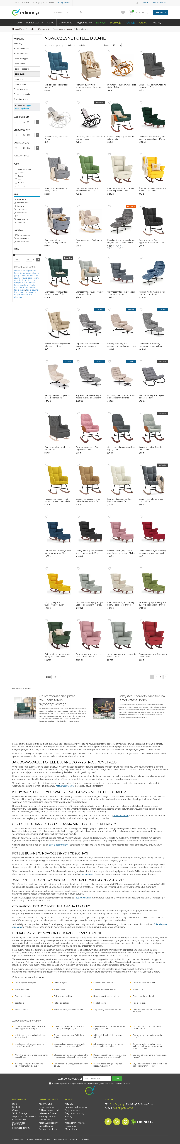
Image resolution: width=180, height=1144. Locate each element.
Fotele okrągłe (20, 84)
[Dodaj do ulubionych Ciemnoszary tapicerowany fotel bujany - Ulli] (109, 413)
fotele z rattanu (120, 815)
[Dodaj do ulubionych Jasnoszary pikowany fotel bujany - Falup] (47, 154)
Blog (14, 1104)
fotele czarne (29, 287)
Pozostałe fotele (21, 99)
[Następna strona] (166, 677)
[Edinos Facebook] (108, 1122)
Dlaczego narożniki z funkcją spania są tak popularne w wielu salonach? (109, 1056)
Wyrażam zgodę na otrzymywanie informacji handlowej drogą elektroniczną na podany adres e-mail (91, 1083)
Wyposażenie (84, 22)
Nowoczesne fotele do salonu (106, 996)
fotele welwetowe (65, 786)
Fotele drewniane (22, 989)
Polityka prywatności (49, 1110)
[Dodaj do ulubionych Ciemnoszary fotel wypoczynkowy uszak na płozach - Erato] (47, 206)
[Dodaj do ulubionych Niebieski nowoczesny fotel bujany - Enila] (47, 51)
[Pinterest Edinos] (125, 1122)
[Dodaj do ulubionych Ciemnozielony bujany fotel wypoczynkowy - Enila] (47, 258)
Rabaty (68, 1116)
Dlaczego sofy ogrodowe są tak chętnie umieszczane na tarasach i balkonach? (71, 1056)
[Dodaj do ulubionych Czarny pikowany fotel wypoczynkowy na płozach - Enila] (141, 206)
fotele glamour (20, 292)
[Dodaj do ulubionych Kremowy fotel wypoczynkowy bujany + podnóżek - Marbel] (109, 568)
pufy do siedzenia (22, 280)
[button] (81, 12)
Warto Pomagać (20, 1113)
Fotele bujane (19, 74)
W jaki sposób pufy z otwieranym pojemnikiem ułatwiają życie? (29, 1065)
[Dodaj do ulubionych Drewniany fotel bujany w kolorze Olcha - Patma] (109, 51)
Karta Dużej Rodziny (48, 1123)
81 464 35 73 (117, 1104)
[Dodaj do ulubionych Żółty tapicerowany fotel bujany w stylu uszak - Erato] (141, 154)
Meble (18, 22)
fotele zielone (32, 290)
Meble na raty (45, 1119)
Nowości (101, 22)
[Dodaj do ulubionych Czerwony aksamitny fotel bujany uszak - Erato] (141, 620)
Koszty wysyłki (46, 1104)
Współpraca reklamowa (24, 1116)
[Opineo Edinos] (142, 1122)
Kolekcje (130, 22)
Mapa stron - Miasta (74, 1123)
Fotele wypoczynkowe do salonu (68, 1010)
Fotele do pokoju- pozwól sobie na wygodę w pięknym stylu (69, 1027)
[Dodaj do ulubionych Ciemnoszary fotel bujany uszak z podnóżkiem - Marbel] (109, 258)
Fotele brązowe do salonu (144, 983)
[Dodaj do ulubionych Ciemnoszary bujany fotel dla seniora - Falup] (47, 413)
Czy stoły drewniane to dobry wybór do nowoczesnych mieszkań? (150, 1065)
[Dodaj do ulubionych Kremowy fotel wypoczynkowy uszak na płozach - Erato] (109, 154)
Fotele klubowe (21, 1010)
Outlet (143, 22)
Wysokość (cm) (21, 143)
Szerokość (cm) (21, 117)
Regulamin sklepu (73, 1110)
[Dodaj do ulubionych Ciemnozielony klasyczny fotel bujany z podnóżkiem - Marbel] (141, 102)
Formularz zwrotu (21, 1128)
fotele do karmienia (22, 273)
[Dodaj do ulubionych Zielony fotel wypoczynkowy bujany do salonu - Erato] (47, 620)
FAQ (67, 1119)
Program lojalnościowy (76, 1107)
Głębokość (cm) (22, 130)
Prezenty (156, 22)
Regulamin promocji (74, 1113)
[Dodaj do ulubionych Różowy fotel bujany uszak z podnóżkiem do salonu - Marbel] (109, 517)
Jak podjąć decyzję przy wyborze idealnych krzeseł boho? (108, 1045)
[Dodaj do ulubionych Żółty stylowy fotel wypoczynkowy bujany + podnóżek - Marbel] (47, 568)
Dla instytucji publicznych (18, 1124)
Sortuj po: (71, 45)
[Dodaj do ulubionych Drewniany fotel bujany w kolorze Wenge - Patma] (78, 102)
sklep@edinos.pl (64, 3)
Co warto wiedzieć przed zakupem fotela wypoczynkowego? (30, 1027)
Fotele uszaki (19, 64)
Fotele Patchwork (21, 49)
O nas (16, 3)
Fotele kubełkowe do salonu (145, 996)
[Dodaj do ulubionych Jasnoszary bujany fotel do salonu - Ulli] (141, 413)
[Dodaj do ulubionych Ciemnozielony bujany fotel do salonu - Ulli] (109, 102)
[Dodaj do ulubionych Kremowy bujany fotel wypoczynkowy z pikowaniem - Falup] (78, 51)
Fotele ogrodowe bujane (25, 983)
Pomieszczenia (34, 22)
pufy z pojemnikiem (58, 845)
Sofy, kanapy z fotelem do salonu (107, 1010)
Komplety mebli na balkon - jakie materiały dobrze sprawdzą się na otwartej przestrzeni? (147, 1046)
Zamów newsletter (70, 1078)
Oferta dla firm (19, 1119)
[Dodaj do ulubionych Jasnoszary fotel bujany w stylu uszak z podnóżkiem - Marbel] (78, 568)
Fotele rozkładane (21, 69)
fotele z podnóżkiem (30, 278)
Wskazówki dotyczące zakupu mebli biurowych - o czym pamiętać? (70, 1045)
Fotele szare (138, 989)
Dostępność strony (48, 1129)
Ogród (50, 22)
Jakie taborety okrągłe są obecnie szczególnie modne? (29, 1045)
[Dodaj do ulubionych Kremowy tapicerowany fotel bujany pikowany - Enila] (109, 465)
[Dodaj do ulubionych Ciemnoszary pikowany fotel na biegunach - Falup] (141, 51)
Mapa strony (71, 1129)
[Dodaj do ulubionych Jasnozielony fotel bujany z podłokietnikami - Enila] (78, 154)
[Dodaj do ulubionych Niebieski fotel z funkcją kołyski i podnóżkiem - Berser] (141, 258)
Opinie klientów (46, 1126)
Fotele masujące (21, 59)
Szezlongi (18, 43)
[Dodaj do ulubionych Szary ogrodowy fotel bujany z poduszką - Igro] (141, 361)
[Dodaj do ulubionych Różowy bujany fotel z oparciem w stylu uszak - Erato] (78, 620)
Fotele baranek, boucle (103, 983)
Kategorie (19, 39)
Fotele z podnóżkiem (63, 996)
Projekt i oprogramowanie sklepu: (71, 1140)
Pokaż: (107, 45)
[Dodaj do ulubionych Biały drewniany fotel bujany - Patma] (47, 102)
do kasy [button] (159, 12)
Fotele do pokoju (61, 1003)
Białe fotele (19, 1003)
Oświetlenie (65, 22)
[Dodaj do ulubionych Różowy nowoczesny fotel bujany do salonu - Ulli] (78, 413)
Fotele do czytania (22, 94)
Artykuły (69, 1104)
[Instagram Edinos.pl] (116, 1122)
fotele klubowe (28, 283)
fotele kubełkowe (21, 285)
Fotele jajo (18, 79)
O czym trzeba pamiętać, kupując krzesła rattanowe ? (107, 1065)
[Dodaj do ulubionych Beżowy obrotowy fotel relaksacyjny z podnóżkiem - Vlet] (109, 310)
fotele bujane (19, 290)
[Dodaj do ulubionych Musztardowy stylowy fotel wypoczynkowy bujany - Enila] (47, 465)
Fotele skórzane (21, 89)
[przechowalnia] (124, 12)
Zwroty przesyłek (47, 1116)
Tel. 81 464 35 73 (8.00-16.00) (43, 3)
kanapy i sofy (88, 874)
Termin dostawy (46, 1107)
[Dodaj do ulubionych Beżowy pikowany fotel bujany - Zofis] (78, 206)
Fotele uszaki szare (23, 996)
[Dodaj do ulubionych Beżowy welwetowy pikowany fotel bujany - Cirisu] (47, 310)
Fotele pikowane (21, 54)
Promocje (115, 22)
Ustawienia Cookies (48, 1113)
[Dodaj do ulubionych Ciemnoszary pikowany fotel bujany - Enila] (141, 465)
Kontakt (25, 3)
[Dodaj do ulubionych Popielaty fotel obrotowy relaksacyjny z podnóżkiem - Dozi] (141, 310)
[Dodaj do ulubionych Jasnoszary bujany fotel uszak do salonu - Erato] (109, 620)
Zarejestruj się (159, 3)
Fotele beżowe (99, 1003)
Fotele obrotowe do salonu (105, 989)
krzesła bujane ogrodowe (25, 271)
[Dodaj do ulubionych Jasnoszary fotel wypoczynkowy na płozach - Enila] (78, 258)
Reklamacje (70, 1126)
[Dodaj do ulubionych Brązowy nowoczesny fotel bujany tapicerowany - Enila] (78, 465)
